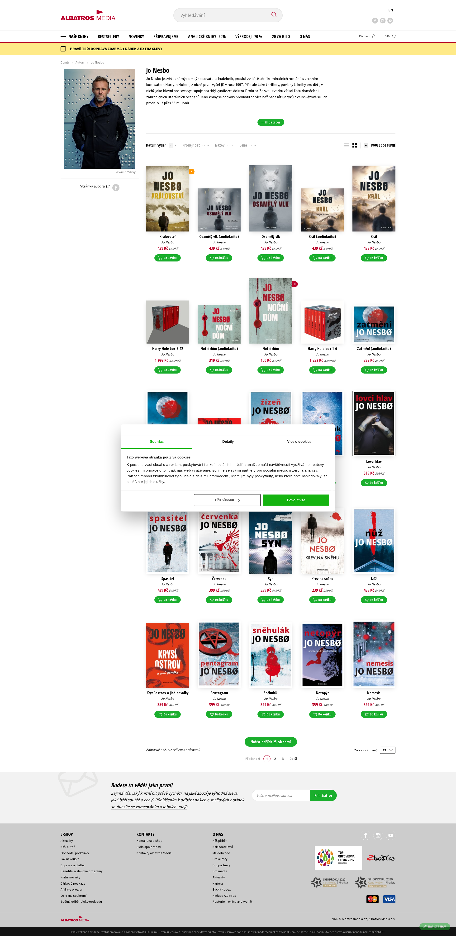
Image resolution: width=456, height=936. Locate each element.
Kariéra (218, 883)
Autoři (80, 62)
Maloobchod (221, 853)
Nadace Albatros (224, 895)
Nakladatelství (223, 847)
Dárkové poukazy (73, 883)
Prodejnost (191, 145)
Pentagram (219, 693)
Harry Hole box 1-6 (322, 348)
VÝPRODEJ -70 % (248, 36)
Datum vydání (156, 145)
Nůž (374, 578)
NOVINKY (136, 36)
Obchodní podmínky (75, 853)
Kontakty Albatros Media (154, 853)
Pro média (220, 871)
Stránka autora (92, 186)
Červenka (219, 578)
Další (293, 758)
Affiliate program (72, 889)
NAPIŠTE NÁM (437, 926)
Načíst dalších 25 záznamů (271, 741)
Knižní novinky (70, 877)
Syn (270, 578)
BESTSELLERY (108, 36)
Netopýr (322, 693)
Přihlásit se (323, 795)
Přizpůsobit (224, 500)
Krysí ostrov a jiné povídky (168, 693)
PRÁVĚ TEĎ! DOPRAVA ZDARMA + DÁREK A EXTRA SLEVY (116, 48)
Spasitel (167, 578)
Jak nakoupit (70, 859)
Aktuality (67, 840)
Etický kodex (222, 889)
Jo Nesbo (167, 242)
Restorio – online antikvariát (232, 901)
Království (168, 236)
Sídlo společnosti (149, 847)
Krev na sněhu (322, 578)
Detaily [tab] (228, 441)
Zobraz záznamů (366, 750)
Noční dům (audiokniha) (219, 348)
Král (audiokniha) (322, 236)
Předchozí (252, 758)
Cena (243, 145)
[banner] (88, 11)
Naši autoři (68, 847)
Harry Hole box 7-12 (167, 348)
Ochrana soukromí (73, 895)
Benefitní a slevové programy (82, 871)
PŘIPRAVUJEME (166, 36)
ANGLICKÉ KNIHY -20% (207, 36)
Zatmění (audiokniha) (374, 348)
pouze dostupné (383, 145)
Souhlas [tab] (157, 441)
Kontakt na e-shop (149, 840)
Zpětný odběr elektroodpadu (81, 901)
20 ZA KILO (281, 36)
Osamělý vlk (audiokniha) (219, 236)
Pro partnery (222, 865)
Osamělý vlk (270, 236)
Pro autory (220, 859)
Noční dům (270, 348)
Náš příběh (220, 840)
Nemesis (373, 693)
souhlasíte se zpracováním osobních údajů (149, 806)
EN (390, 10)
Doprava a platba (73, 865)
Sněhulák (271, 693)
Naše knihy (77, 36)
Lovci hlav (374, 461)
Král (374, 236)
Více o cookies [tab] (299, 441)
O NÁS (304, 36)
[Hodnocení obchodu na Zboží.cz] (378, 856)
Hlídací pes (272, 122)
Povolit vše (296, 500)
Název (219, 145)
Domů (65, 62)
